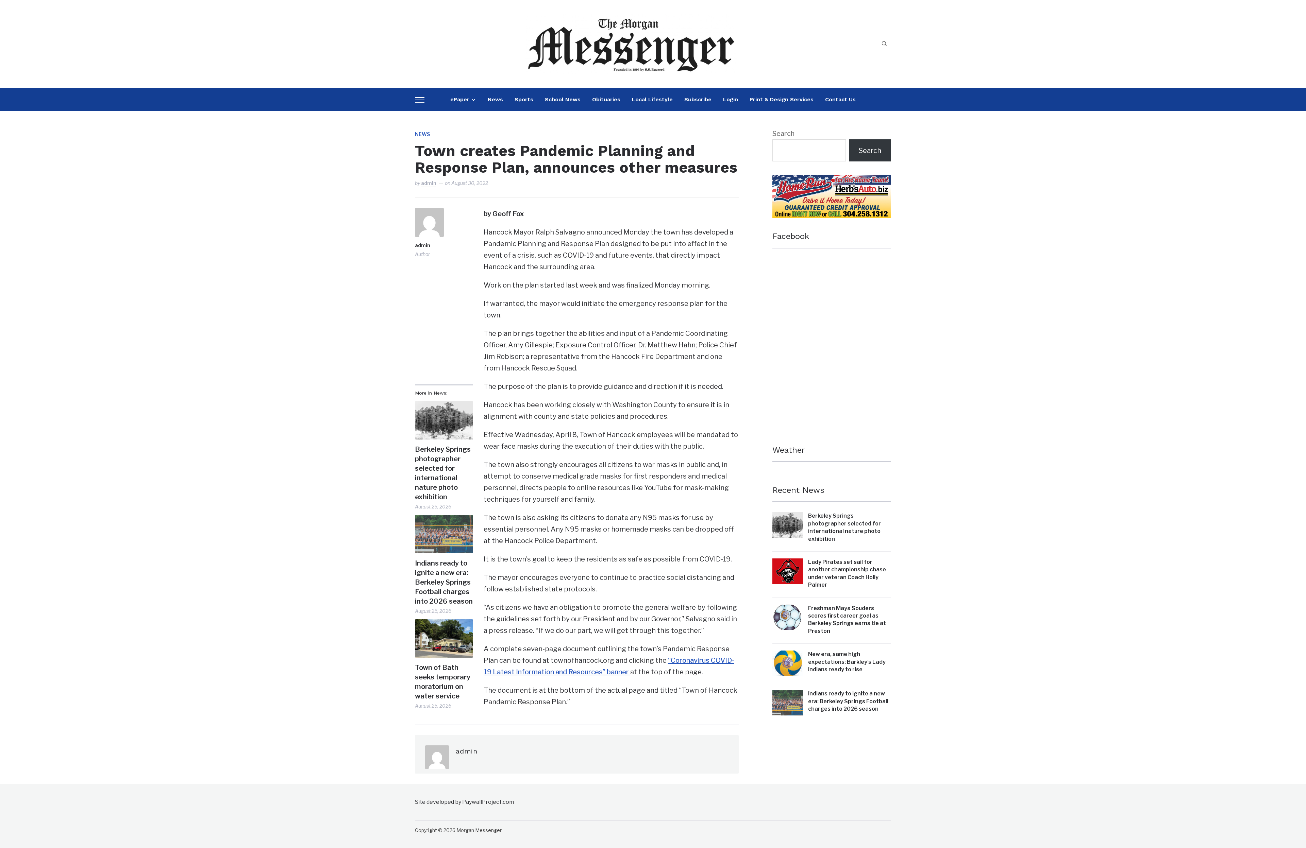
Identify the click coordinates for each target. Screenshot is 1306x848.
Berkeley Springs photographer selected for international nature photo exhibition (443, 473)
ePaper (459, 99)
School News (563, 99)
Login (730, 99)
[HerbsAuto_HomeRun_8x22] (831, 181)
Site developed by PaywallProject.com (464, 802)
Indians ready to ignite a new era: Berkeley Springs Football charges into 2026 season (444, 582)
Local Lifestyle (652, 99)
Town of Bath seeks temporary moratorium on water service (442, 681)
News (495, 99)
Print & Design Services (782, 99)
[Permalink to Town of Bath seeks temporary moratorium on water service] (444, 638)
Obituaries (606, 99)
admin (428, 183)
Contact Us (840, 99)
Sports (524, 99)
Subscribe (697, 99)
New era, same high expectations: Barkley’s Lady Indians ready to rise (847, 662)
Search (783, 133)
